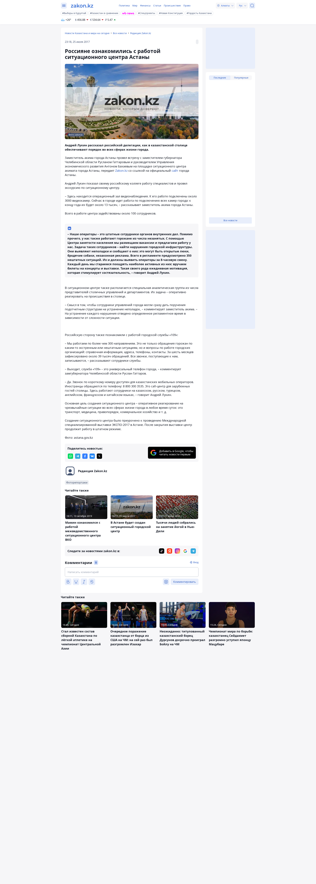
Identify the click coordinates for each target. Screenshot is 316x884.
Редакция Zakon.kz (140, 33)
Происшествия (172, 5)
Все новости (120, 33)
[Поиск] (252, 6)
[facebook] (85, 456)
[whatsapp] (70, 456)
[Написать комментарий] (131, 572)
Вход (195, 562)
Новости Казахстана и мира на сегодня (87, 33)
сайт (175, 171)
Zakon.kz (121, 171)
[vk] (92, 456)
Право (186, 5)
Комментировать (184, 582)
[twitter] (99, 456)
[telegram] (78, 456)
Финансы (145, 5)
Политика (124, 5)
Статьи (157, 5)
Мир (134, 5)
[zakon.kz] (82, 6)
